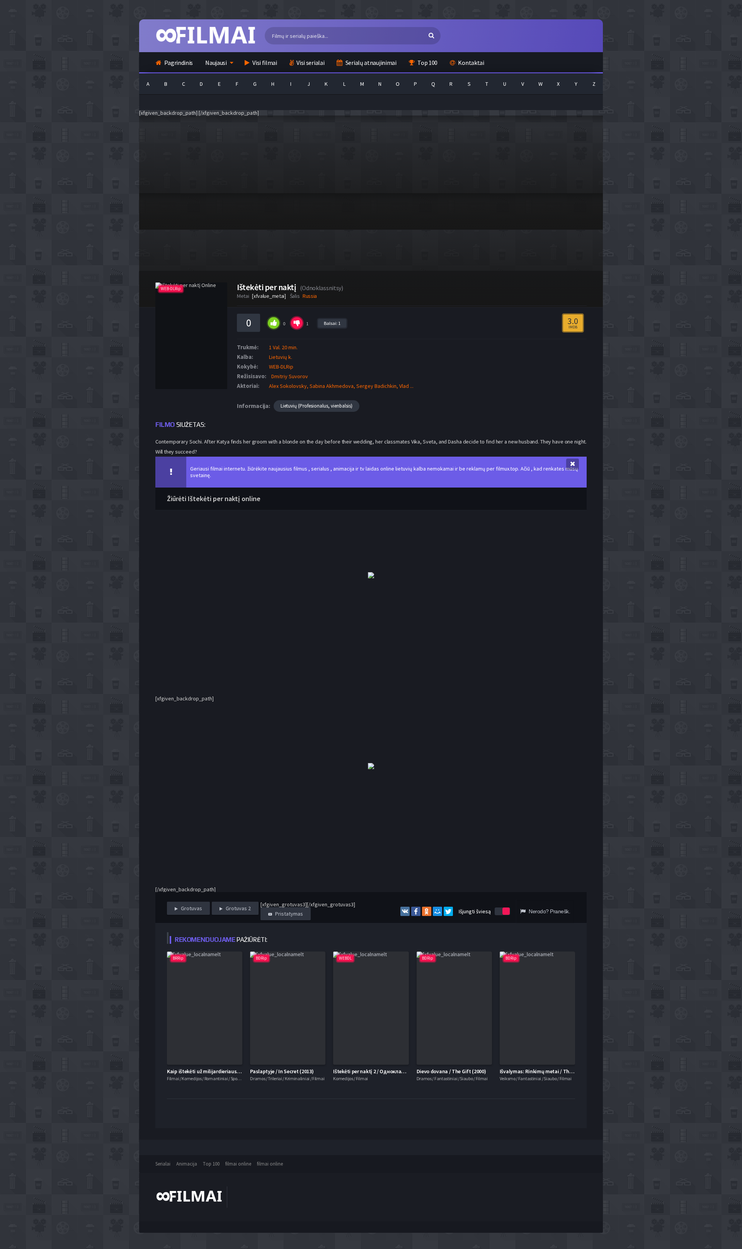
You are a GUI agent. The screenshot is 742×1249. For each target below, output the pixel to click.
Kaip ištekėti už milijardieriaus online (209, 1071)
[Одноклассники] (426, 911)
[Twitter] (448, 911)
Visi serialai (310, 62)
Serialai (162, 1164)
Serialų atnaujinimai (370, 62)
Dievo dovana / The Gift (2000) (451, 1071)
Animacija (186, 1164)
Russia (310, 295)
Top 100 (426, 62)
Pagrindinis (178, 62)
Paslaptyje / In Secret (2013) (281, 1071)
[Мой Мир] (437, 911)
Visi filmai (264, 62)
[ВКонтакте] (405, 911)
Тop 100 (211, 1164)
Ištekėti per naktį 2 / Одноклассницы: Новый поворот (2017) (403, 1071)
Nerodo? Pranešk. (549, 911)
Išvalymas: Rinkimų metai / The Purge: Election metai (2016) (568, 1071)
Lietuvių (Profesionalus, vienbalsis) (316, 406)
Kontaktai (470, 62)
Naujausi (216, 62)
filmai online (238, 1164)
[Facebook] (415, 911)
